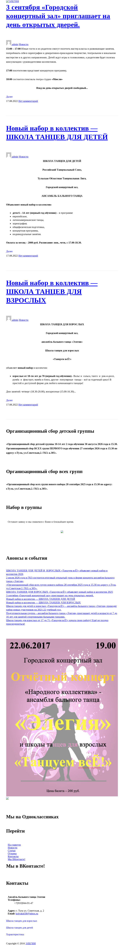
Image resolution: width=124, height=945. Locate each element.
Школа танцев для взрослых (21, 920)
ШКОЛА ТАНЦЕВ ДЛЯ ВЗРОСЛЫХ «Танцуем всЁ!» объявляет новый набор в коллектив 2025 (59, 592)
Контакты (13, 856)
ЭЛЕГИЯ (31, 943)
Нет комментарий (28, 101)
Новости (23, 44)
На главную (14, 844)
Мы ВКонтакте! (16, 859)
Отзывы (12, 853)
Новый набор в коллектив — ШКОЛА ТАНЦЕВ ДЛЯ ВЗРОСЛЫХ (52, 291)
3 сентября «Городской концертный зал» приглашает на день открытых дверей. (58, 15)
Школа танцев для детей (19, 927)
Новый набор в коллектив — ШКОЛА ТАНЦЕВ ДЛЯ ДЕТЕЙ (40, 599)
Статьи (12, 850)
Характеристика (15, 934)
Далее (9, 96)
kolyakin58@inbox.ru (27, 913)
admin (14, 44)
